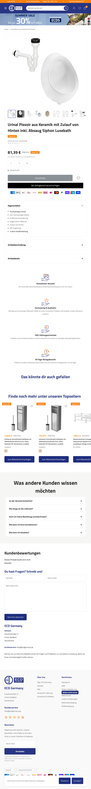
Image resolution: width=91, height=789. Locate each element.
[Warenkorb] (84, 8)
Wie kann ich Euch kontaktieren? (23, 524)
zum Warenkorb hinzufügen (19, 459)
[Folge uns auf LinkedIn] (22, 717)
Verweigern (77, 781)
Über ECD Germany (44, 682)
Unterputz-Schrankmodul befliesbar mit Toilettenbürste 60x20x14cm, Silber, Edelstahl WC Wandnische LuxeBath (17, 441)
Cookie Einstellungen (69, 699)
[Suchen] (66, 8)
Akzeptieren (65, 781)
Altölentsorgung (68, 706)
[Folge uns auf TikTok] (18, 717)
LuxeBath (7, 447)
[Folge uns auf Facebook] (6, 717)
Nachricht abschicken (15, 617)
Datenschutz (66, 695)
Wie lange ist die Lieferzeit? (21, 508)
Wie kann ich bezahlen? (19, 532)
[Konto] (74, 8)
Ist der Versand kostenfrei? (21, 500)
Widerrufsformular (70, 692)
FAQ (38, 689)
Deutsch (8, 770)
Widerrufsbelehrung (69, 689)
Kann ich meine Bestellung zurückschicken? (28, 516)
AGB (63, 685)
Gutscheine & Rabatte (45, 696)
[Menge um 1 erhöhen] (27, 163)
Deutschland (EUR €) (25, 770)
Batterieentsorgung (69, 702)
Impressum (66, 682)
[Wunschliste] (79, 8)
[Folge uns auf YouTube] (14, 717)
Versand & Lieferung (44, 693)
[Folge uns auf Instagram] (10, 717)
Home (6, 29)
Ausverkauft (40, 178)
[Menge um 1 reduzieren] (11, 163)
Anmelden (20, 751)
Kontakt (40, 685)
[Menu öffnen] (5, 8)
